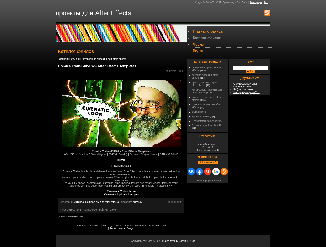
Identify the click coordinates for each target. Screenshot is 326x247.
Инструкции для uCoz (246, 92)
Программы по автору (205, 120)
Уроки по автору (201, 116)
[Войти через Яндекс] (207, 171)
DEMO (121, 160)
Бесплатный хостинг (175, 240)
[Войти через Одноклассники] (224, 171)
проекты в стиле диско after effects (205, 84)
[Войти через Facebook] (199, 171)
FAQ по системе (243, 89)
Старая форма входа (208, 180)
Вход (266, 2)
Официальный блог (245, 83)
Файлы (75, 58)
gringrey (137, 202)
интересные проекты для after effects (104, 58)
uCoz (192, 240)
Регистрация (256, 2)
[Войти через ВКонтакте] (191, 171)
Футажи (196, 111)
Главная (63, 58)
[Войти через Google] (216, 171)
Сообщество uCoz (244, 86)
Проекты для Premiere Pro (207, 125)
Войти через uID (208, 162)
